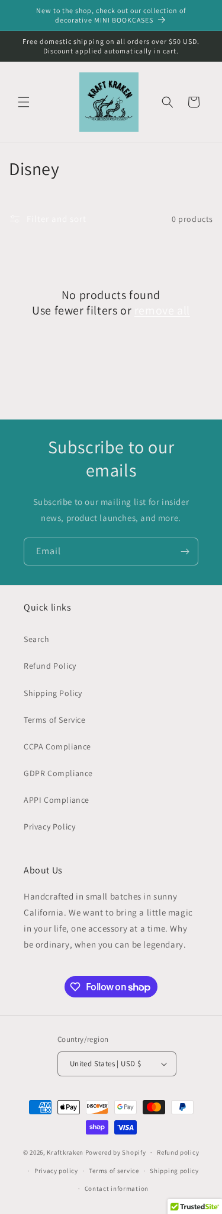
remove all (162, 310)
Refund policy (178, 1152)
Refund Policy (50, 665)
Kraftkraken (65, 1152)
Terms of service (114, 1171)
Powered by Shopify (115, 1152)
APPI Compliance (56, 799)
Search (37, 639)
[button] (24, 102)
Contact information (117, 1188)
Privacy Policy (49, 826)
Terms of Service (55, 719)
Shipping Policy (53, 693)
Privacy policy (56, 1171)
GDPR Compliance (58, 773)
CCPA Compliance (57, 746)
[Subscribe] (185, 551)
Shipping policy (174, 1171)
